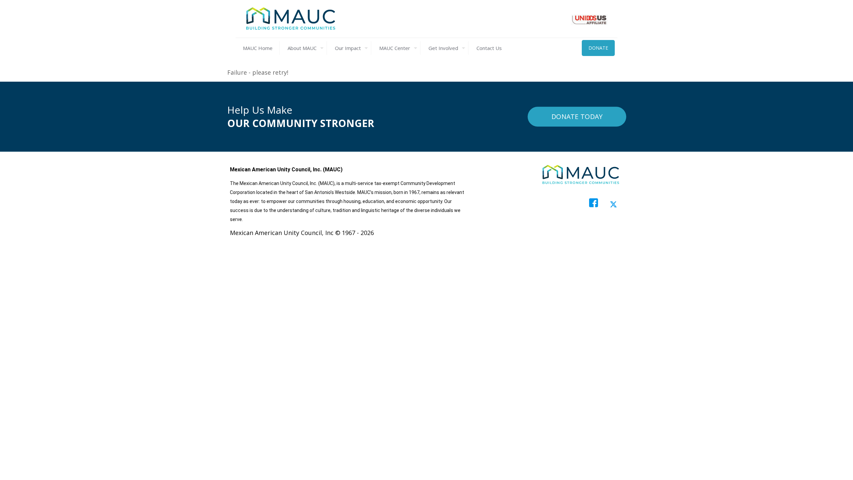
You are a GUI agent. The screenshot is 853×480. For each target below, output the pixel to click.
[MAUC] (291, 19)
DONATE (598, 48)
